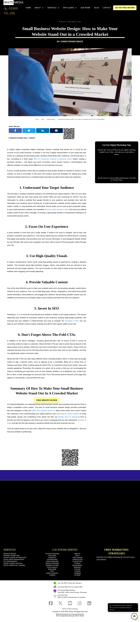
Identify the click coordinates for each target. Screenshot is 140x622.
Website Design (10, 554)
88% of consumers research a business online (53, 159)
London (52, 575)
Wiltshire (52, 555)
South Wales (52, 567)
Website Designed (62, 614)
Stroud (77, 571)
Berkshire (52, 569)
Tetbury (77, 563)
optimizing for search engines (67, 414)
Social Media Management (14, 559)
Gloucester (77, 561)
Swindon (77, 573)
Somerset (52, 557)
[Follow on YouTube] (70, 603)
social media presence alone (57, 209)
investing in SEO (72, 321)
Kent (52, 571)
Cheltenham (77, 557)
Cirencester (77, 559)
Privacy (75, 609)
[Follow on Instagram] (79, 603)
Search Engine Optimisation (15, 557)
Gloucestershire (52, 554)
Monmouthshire (52, 565)
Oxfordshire (52, 559)
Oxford (77, 569)
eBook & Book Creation (13, 563)
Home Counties (52, 573)
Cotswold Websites (77, 614)
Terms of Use (66, 609)
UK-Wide (77, 575)
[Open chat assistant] (134, 616)
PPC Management (10, 561)
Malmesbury (77, 565)
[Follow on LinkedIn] (89, 603)
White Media (69, 611)
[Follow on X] (60, 603)
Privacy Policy (117, 180)
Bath (77, 555)
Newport (77, 567)
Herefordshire (52, 561)
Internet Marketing (12, 555)
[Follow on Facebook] (51, 603)
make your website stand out (43, 410)
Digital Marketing (67, 616)
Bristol (77, 554)
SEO (18, 314)
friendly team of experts (67, 417)
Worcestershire (52, 563)
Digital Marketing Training (14, 565)
